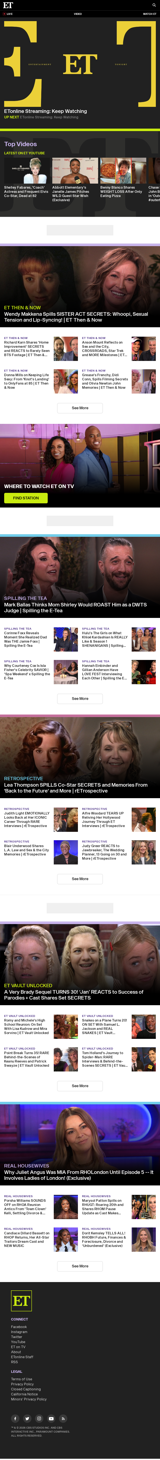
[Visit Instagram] (39, 1419)
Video (78, 14)
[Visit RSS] (63, 1419)
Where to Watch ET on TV (39, 487)
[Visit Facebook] (15, 1419)
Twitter (16, 1337)
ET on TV (18, 1347)
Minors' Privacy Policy (29, 1399)
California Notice (24, 1394)
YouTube (18, 1342)
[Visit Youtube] (51, 1418)
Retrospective (23, 778)
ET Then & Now (22, 307)
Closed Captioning (26, 1389)
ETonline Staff (22, 1357)
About (16, 1352)
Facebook (19, 1327)
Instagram (19, 1332)
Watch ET (149, 14)
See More (80, 408)
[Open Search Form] (154, 5)
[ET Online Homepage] (9, 5)
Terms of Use (21, 1379)
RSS (14, 1362)
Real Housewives (26, 1166)
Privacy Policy (22, 1384)
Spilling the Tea (25, 598)
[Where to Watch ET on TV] (80, 466)
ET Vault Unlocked (28, 985)
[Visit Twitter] (27, 1419)
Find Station (26, 498)
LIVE (9, 14)
